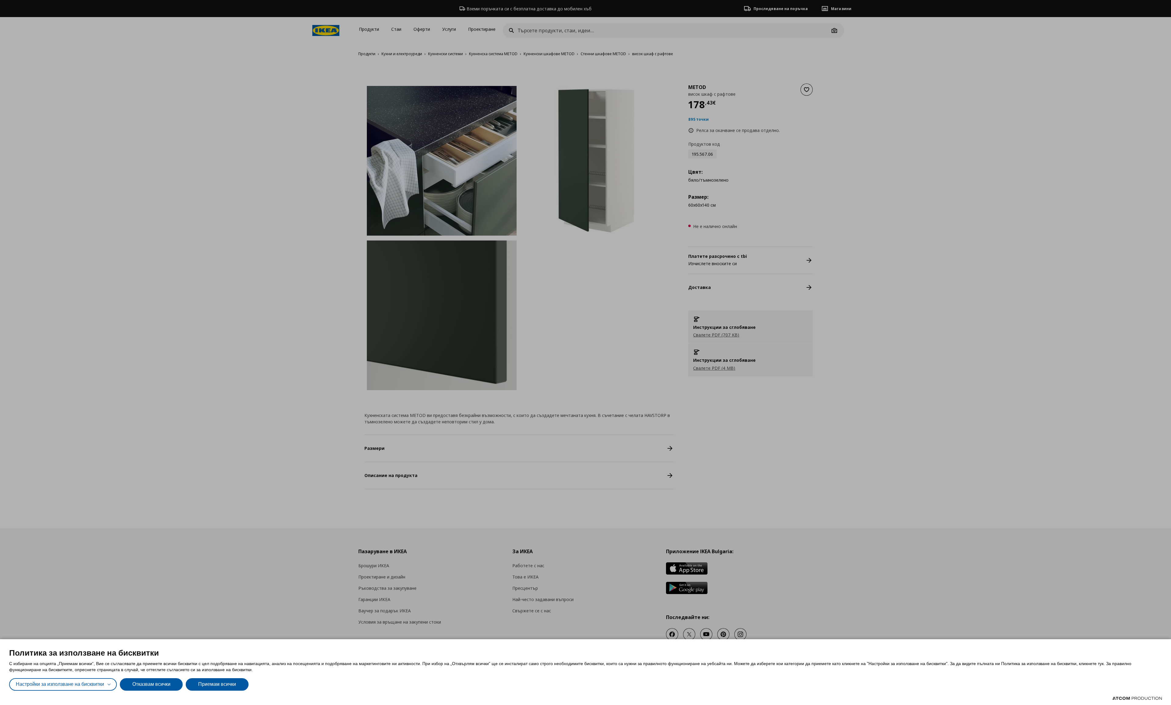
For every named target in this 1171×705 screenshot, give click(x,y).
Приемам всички (217, 684)
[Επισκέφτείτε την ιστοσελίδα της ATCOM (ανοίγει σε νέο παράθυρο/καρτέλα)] (1137, 698)
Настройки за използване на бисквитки (60, 684)
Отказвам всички (151, 684)
